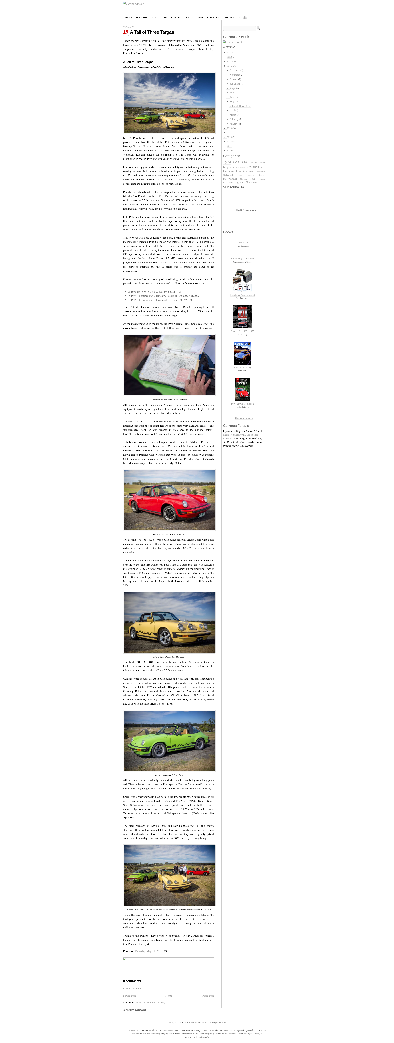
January (234, 123)
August (233, 88)
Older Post (208, 995)
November (235, 74)
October (234, 79)
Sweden (262, 178)
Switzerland (228, 182)
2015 (229, 128)
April (232, 110)
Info (133, 27)
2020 (229, 56)
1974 (227, 161)
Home (168, 995)
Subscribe (213, 17)
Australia (127, 27)
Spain (252, 178)
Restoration (230, 178)
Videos (254, 182)
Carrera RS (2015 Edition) (242, 258)
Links (200, 17)
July (232, 92)
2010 (229, 150)
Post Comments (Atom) (152, 1002)
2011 (229, 145)
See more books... (244, 417)
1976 (244, 162)
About (128, 17)
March (233, 114)
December (235, 70)
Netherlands (228, 174)
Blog (154, 17)
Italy (245, 171)
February (234, 119)
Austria (261, 162)
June (232, 97)
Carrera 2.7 (242, 242)
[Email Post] (165, 951)
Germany (228, 171)
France (261, 167)
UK (242, 182)
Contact (229, 17)
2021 (229, 52)
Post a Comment (132, 988)
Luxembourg (260, 171)
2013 (229, 137)
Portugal (250, 174)
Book (164, 17)
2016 (229, 65)
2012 (229, 141)
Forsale (251, 166)
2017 (229, 61)
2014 (229, 132)
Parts (189, 17)
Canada (241, 167)
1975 (236, 162)
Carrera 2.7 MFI (138, 45)
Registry (141, 17)
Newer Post (129, 995)
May (232, 101)
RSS (240, 17)
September (235, 83)
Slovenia (243, 178)
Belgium (227, 167)
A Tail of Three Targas (152, 32)
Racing (262, 174)
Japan (250, 171)
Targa (237, 182)
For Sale (176, 17)
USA (247, 182)
